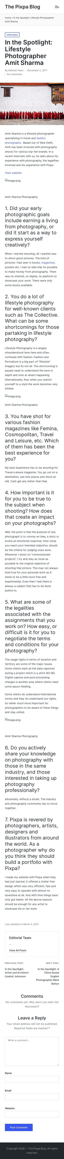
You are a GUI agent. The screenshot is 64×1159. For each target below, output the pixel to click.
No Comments (14, 74)
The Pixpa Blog (22, 6)
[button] (17, 950)
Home (8, 17)
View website (13, 172)
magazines (48, 262)
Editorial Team (20, 938)
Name (8, 1073)
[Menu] (57, 7)
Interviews (12, 34)
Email (8, 1090)
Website (10, 1108)
